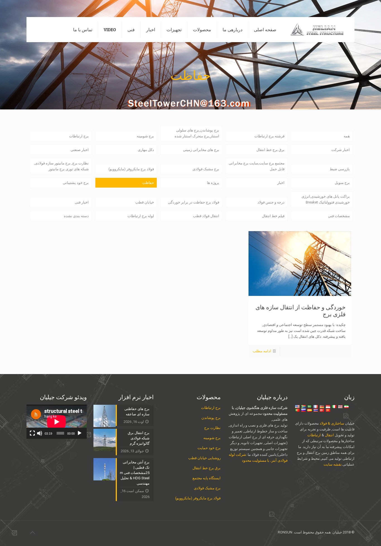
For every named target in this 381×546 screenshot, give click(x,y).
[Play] (79, 433)
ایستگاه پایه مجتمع (206, 478)
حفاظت (148, 183)
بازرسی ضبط (340, 169)
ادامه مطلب (262, 351)
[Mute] (39, 433)
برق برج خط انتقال (270, 150)
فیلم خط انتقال (273, 216)
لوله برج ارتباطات (140, 216)
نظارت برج (212, 428)
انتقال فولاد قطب (206, 216)
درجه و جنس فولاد (270, 202)
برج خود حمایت (209, 448)
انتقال (329, 435)
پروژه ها (213, 183)
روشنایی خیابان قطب (204, 458)
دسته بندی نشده (76, 216)
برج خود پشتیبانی (76, 183)
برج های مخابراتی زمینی (201, 150)
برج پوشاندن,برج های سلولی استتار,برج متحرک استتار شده (197, 133)
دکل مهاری (146, 150)
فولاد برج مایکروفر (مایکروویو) (131, 169)
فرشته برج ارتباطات (269, 136)
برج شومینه (145, 136)
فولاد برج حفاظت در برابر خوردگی (193, 202)
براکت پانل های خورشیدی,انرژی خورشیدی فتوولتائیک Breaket (326, 199)
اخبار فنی (82, 202)
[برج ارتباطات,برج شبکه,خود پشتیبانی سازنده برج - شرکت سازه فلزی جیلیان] (319, 29)
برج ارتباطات (79, 136)
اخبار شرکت (340, 150)
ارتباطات (314, 435)
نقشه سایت (333, 464)
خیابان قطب (144, 202)
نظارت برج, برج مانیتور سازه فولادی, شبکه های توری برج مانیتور (61, 166)
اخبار (280, 183)
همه (347, 136)
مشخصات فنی (339, 216)
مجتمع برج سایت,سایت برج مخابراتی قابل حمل (256, 166)
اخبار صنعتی (80, 150)
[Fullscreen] (32, 433)
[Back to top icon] (32, 532)
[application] (56, 422)
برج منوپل (342, 183)
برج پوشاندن (211, 418)
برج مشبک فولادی (205, 169)
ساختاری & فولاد (332, 423)
